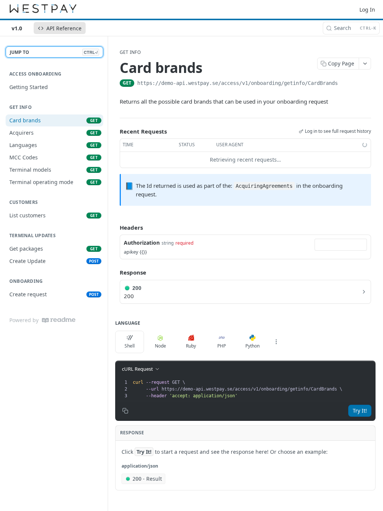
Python (252, 346)
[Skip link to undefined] (114, 214)
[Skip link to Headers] (114, 227)
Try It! (360, 410)
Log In (367, 9)
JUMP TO (54, 52)
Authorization (142, 242)
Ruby (191, 346)
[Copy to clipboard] (345, 83)
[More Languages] (276, 342)
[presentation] (253, 389)
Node (160, 346)
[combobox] (341, 245)
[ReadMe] (59, 320)
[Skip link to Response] (114, 272)
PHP (221, 346)
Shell (130, 346)
